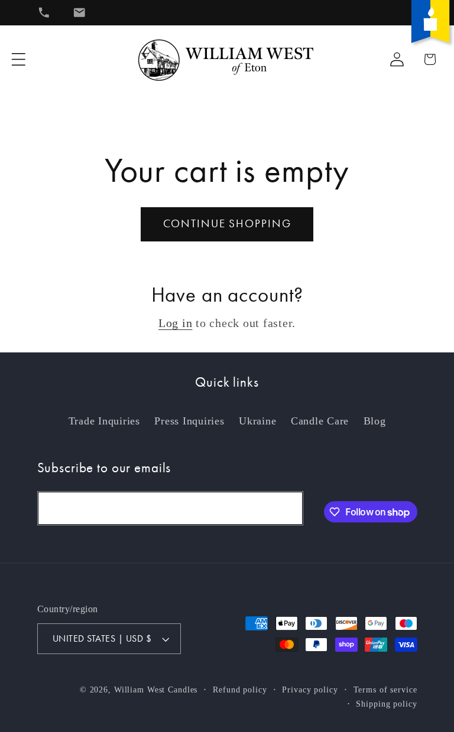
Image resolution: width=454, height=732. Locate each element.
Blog (375, 421)
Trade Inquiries (104, 421)
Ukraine (257, 421)
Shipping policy (386, 704)
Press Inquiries (189, 421)
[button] (18, 59)
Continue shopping (227, 223)
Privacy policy (310, 689)
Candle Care (320, 421)
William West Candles (156, 689)
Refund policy (240, 689)
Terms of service (385, 689)
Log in (175, 322)
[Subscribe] (286, 508)
